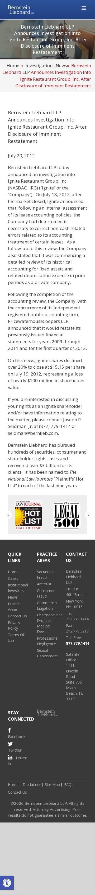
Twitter (15, 750)
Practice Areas (15, 606)
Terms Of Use (16, 637)
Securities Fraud (45, 574)
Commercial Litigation (47, 605)
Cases (13, 578)
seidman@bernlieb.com (33, 433)
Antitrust (44, 583)
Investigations (40, 65)
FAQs (68, 784)
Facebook (16, 736)
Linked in (17, 760)
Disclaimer (32, 784)
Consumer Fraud (46, 593)
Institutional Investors (18, 587)
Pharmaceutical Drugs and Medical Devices (47, 623)
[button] (7, 883)
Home (13, 65)
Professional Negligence (47, 641)
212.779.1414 (77, 618)
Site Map (52, 784)
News (61, 65)
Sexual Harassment (47, 653)
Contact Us (17, 615)
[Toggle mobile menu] (84, 8)
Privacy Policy (14, 625)
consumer (67, 452)
